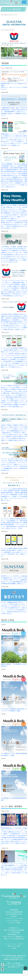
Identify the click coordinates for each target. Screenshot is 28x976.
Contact (14, 948)
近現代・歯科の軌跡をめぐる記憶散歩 (14, 930)
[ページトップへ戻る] (25, 968)
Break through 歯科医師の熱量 (14, 912)
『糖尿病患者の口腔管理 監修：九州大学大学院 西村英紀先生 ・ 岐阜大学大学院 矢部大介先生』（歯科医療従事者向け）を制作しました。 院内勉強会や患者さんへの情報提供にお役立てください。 (14, 111)
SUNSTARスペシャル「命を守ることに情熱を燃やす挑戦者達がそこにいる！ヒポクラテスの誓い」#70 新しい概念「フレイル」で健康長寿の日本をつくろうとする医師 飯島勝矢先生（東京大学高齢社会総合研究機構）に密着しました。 (14, 579)
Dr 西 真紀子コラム (14, 928)
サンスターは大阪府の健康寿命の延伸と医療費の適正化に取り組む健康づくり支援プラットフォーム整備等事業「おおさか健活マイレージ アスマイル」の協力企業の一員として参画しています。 (14, 552)
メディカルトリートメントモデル (14, 918)
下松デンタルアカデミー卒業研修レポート (14, 936)
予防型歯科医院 (14, 910)
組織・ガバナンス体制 (14, 946)
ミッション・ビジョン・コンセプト (14, 944)
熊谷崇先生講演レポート (14, 934)
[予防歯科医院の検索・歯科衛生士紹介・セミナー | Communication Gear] (10, 3)
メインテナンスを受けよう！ (14, 920)
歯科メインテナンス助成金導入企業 (14, 938)
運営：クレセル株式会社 (14, 963)
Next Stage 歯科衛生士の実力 (14, 914)
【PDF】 (20, 528)
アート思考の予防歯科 (14, 932)
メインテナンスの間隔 (14, 923)
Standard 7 (14, 916)
